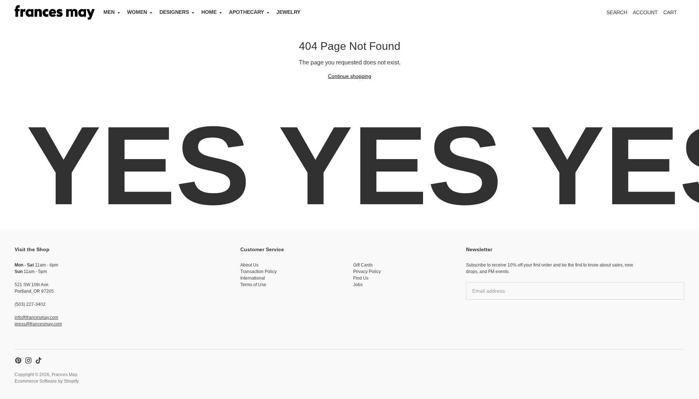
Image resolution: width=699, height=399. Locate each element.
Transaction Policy (258, 271)
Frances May (64, 374)
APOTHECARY (246, 12)
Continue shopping (349, 76)
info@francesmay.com (36, 317)
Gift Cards (363, 265)
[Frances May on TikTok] (38, 360)
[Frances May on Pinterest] (18, 360)
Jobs (358, 284)
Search (617, 12)
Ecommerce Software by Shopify (47, 381)
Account (645, 12)
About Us (249, 265)
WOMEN (137, 12)
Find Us (360, 278)
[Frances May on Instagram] (28, 360)
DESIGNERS (174, 12)
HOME (209, 12)
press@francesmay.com (38, 324)
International (252, 278)
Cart (674, 14)
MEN (109, 12)
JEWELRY (288, 12)
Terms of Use (253, 284)
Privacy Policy (367, 271)
